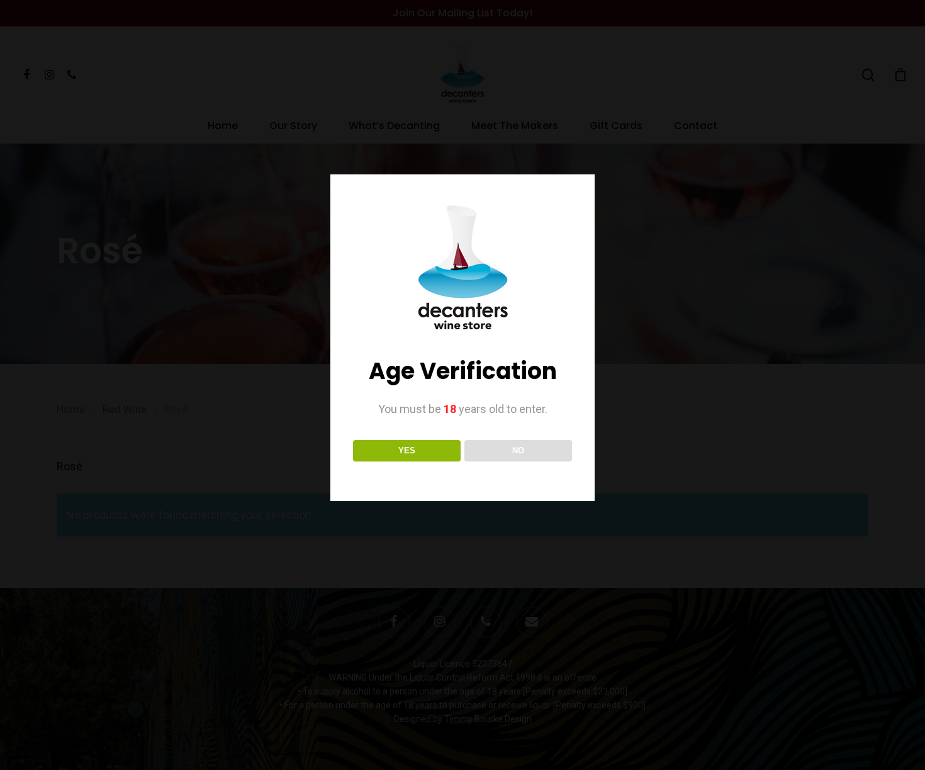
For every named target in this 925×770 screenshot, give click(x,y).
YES (406, 450)
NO (518, 450)
